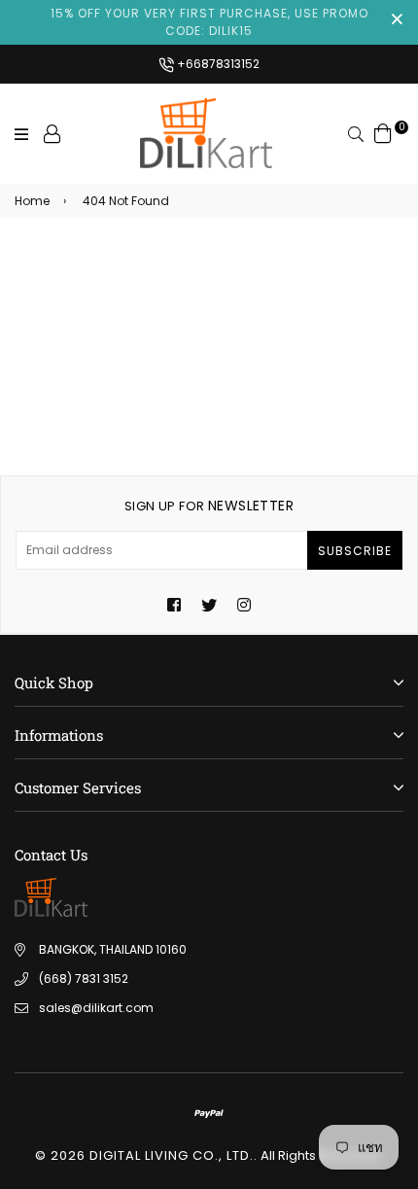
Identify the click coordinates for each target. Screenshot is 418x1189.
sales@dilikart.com (96, 1007)
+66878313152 (217, 63)
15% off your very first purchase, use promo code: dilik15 (209, 22)
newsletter (209, 505)
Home (32, 200)
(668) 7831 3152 (83, 978)
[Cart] (383, 132)
